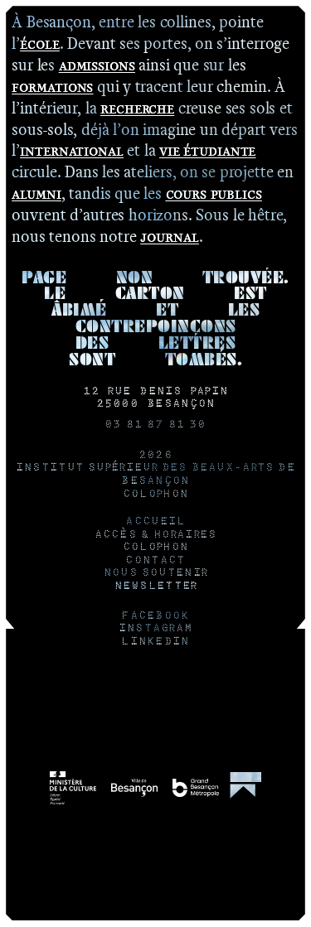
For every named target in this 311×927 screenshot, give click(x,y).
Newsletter (155, 586)
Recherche (137, 107)
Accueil (155, 522)
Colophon (155, 495)
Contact (155, 561)
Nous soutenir (156, 573)
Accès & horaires (156, 535)
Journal (169, 236)
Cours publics (214, 193)
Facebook (155, 616)
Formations (52, 86)
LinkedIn (155, 642)
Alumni (36, 193)
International (72, 150)
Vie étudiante (207, 150)
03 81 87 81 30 (155, 425)
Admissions (97, 64)
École (40, 43)
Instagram (156, 629)
